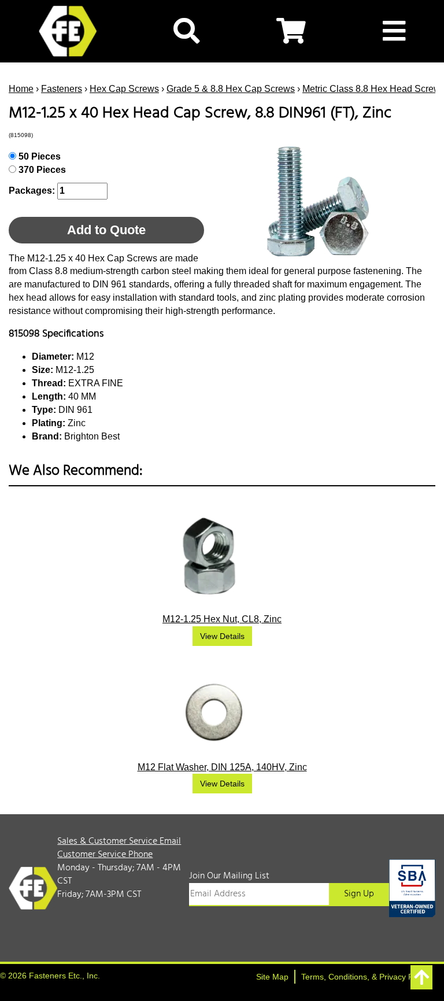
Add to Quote (106, 230)
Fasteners (61, 89)
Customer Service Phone (105, 854)
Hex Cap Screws (124, 89)
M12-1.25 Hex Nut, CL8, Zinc (222, 619)
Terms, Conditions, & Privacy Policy (365, 976)
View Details (222, 636)
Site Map (272, 976)
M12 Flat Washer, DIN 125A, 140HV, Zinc (222, 767)
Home (21, 89)
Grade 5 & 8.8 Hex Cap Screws (230, 89)
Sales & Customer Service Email (119, 841)
